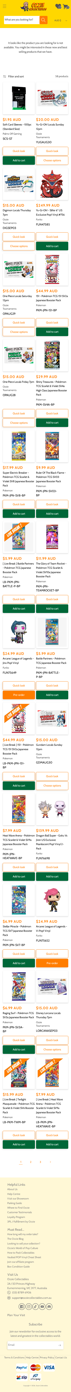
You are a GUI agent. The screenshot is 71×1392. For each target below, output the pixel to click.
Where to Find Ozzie (18, 1207)
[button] (5, 6)
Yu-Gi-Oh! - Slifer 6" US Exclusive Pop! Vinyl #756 (50, 212)
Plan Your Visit (16, 1315)
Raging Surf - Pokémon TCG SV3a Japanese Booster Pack (18, 1015)
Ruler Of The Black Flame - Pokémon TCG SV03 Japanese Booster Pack (51, 477)
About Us (12, 1189)
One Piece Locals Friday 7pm (18, 381)
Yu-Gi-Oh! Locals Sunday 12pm (50, 127)
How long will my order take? (22, 1234)
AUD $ (57, 20)
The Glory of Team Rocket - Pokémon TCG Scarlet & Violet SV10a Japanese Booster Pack (51, 570)
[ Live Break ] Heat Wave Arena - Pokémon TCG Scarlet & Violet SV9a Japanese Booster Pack (49, 1106)
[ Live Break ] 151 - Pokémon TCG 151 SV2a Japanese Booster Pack (18, 749)
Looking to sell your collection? (23, 1243)
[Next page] (50, 1162)
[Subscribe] (60, 1345)
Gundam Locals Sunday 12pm (49, 747)
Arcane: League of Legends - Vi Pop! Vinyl (51, 928)
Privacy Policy (47, 1357)
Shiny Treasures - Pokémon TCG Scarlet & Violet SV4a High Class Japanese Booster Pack (51, 388)
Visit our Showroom (18, 1198)
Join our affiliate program (20, 1261)
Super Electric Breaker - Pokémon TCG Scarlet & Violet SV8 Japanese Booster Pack (18, 479)
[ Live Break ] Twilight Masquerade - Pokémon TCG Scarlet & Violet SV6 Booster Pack (19, 1106)
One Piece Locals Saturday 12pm (17, 298)
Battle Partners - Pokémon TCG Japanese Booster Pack (51, 661)
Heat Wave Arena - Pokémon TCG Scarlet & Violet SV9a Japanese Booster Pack (19, 840)
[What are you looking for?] (44, 20)
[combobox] (25, 20)
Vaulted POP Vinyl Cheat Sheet (24, 1257)
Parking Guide (14, 1203)
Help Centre (13, 1194)
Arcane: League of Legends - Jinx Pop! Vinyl (18, 661)
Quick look (19, 151)
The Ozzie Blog (15, 1238)
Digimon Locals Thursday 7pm (17, 212)
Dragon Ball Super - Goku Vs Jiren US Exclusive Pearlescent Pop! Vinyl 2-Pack (51, 842)
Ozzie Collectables (42, 1386)
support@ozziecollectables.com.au (32, 1297)
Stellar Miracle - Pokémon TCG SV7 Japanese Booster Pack (17, 931)
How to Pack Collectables (20, 1252)
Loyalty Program (16, 1217)
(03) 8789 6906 (21, 1292)
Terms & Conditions (14, 1357)
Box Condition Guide (18, 1266)
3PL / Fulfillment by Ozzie (21, 1221)
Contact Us (61, 1357)
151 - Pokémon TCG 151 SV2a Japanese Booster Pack (52, 298)
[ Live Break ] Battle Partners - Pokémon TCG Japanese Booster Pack (18, 568)
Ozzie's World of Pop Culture (22, 1248)
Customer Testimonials (19, 1212)
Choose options (52, 160)
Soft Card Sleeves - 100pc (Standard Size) (17, 127)
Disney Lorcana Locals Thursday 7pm (48, 1015)
